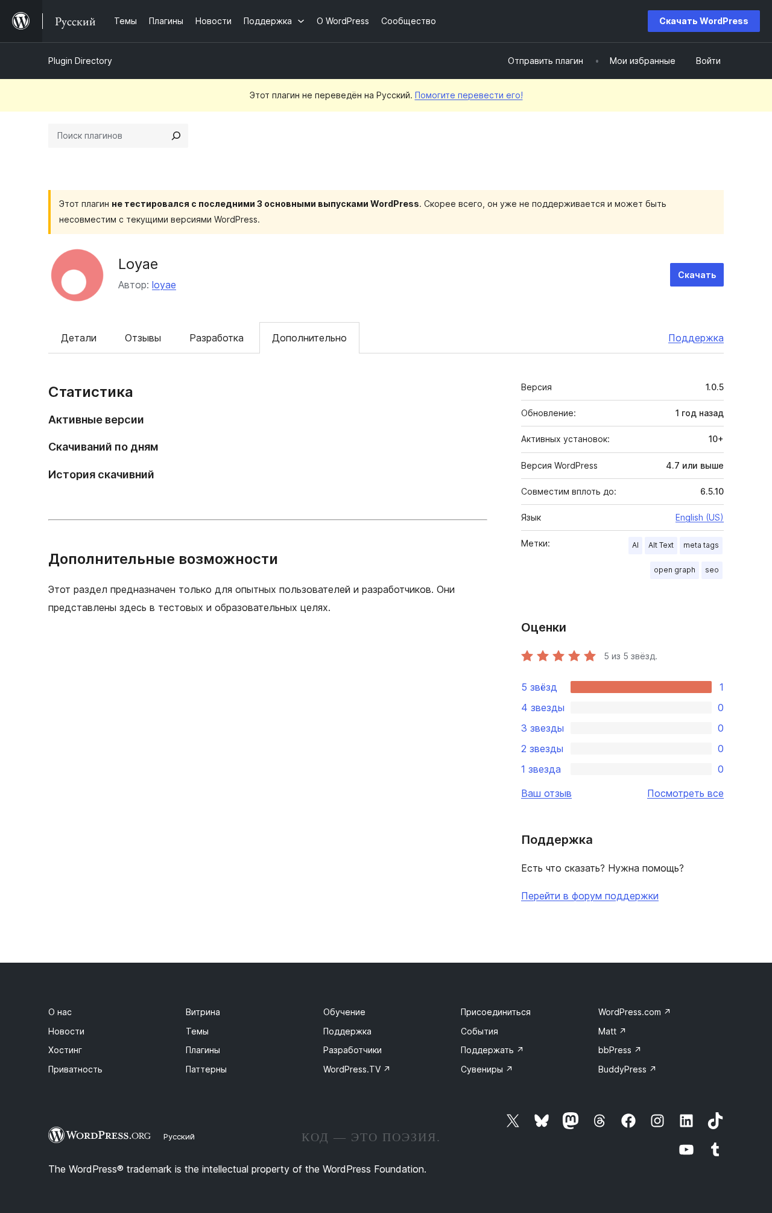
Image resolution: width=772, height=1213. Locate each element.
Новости (66, 1031)
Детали (78, 338)
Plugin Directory (80, 60)
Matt (612, 1031)
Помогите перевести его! (469, 95)
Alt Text (661, 544)
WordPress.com (634, 1012)
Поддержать (492, 1050)
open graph (674, 569)
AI (635, 544)
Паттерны (206, 1069)
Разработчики (352, 1050)
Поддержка (696, 338)
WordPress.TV (357, 1069)
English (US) (700, 517)
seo (712, 569)
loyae (164, 285)
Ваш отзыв (546, 793)
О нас (60, 1012)
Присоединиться (496, 1012)
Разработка (216, 338)
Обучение (344, 1012)
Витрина (203, 1012)
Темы (197, 1031)
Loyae (138, 264)
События (479, 1031)
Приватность (75, 1069)
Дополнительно (309, 338)
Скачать (697, 275)
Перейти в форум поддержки (590, 896)
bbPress (620, 1050)
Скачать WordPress (703, 21)
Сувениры (487, 1069)
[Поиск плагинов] (176, 136)
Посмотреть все (685, 793)
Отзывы (143, 338)
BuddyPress (627, 1069)
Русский (179, 1136)
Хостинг (65, 1050)
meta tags (701, 544)
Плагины (203, 1050)
